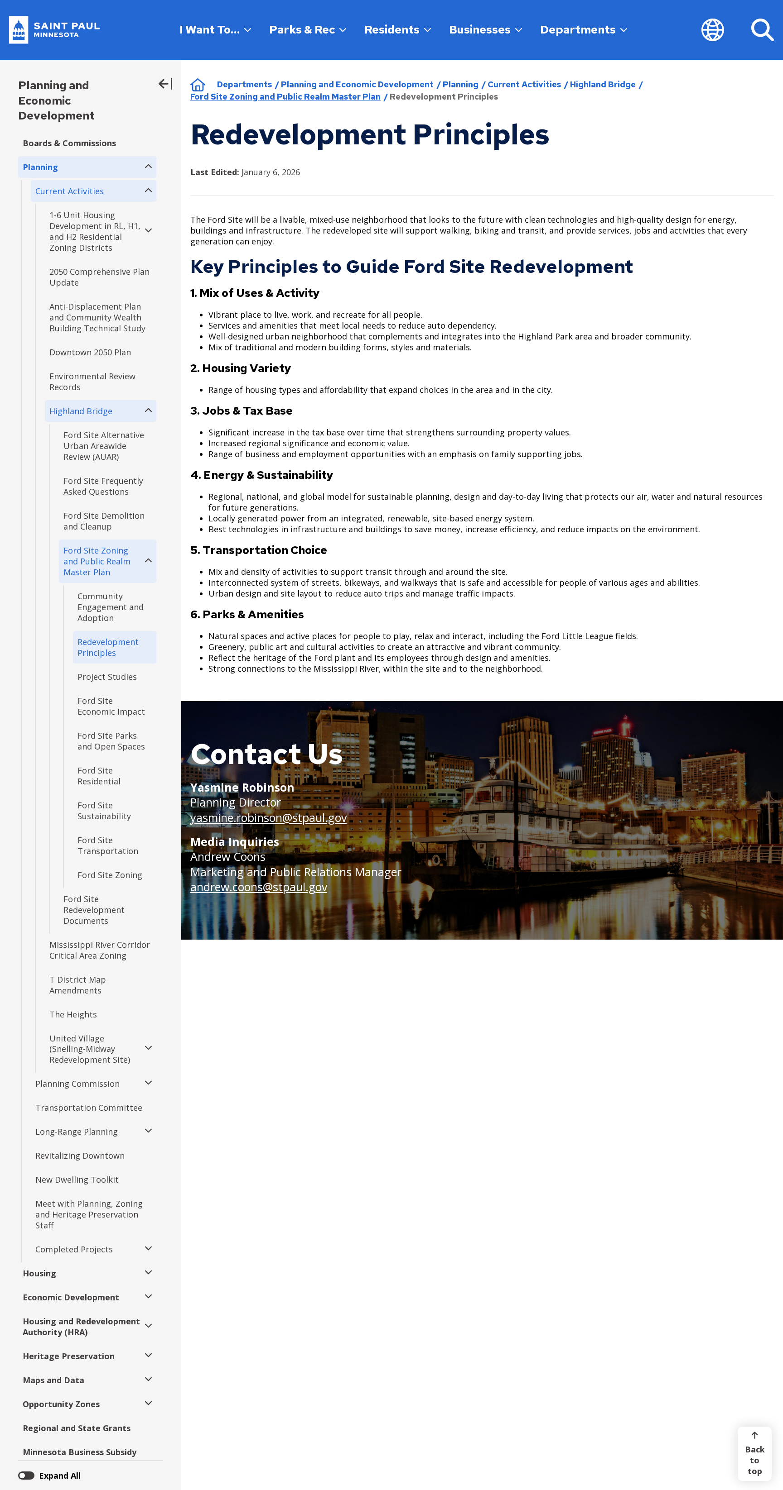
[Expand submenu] (146, 167)
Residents (392, 29)
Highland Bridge (603, 84)
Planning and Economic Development (56, 100)
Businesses (480, 29)
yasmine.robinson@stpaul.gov (268, 817)
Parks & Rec (302, 29)
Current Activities (524, 84)
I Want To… (209, 29)
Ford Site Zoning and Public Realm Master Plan (285, 96)
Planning (460, 84)
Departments (578, 29)
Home (197, 84)
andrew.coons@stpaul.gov (258, 886)
